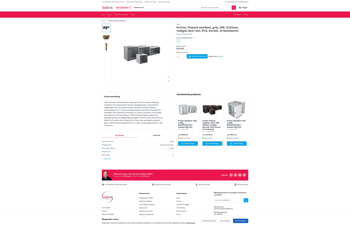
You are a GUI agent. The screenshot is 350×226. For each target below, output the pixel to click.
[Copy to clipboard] (191, 34)
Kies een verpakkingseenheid (185, 38)
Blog (103, 14)
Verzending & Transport (147, 204)
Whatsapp (126, 176)
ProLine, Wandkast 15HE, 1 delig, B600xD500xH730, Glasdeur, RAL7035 (187, 125)
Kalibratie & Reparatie (146, 214)
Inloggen (245, 7)
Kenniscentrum (181, 211)
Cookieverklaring (190, 223)
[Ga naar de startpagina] (107, 7)
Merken (109, 14)
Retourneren (143, 208)
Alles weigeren (225, 221)
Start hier (220, 56)
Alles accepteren (240, 221)
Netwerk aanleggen (183, 204)
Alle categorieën (122, 8)
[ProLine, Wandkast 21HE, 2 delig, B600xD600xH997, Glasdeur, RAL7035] (237, 110)
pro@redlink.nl (244, 1)
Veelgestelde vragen (146, 198)
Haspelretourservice (146, 211)
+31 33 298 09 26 (231, 1)
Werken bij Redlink (108, 214)
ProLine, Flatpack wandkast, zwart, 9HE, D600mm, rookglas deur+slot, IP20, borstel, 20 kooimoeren (211, 126)
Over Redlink (237, 14)
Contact (246, 14)
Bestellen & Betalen (145, 201)
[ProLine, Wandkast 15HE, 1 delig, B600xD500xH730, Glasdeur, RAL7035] (188, 110)
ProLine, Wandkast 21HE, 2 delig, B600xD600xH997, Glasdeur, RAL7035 (236, 125)
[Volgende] (169, 81)
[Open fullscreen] (142, 55)
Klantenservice (139, 7)
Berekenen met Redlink (121, 14)
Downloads (156, 135)
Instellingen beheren (209, 221)
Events (133, 14)
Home (103, 21)
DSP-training (181, 208)
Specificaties (119, 135)
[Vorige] (169, 77)
